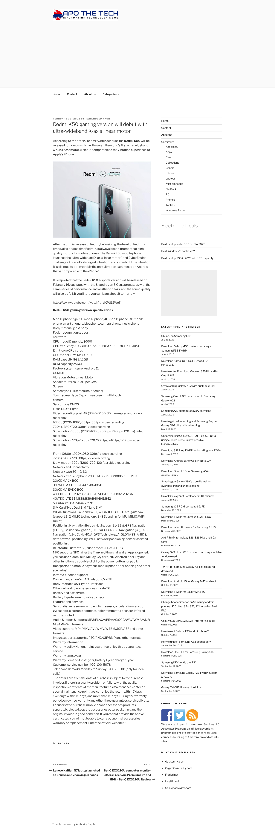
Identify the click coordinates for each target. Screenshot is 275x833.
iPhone (93, 271)
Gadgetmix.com (174, 761)
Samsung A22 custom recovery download (186, 410)
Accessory (172, 146)
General (170, 167)
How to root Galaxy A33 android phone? (185, 631)
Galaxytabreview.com (178, 787)
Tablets (170, 205)
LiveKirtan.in (172, 781)
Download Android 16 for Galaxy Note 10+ (186, 460)
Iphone (170, 173)
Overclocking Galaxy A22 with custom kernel (188, 385)
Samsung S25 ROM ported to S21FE (183, 506)
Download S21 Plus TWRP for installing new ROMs (191, 450)
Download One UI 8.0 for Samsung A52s (185, 471)
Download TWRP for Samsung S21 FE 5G (186, 516)
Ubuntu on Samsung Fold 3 (177, 336)
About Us (90, 94)
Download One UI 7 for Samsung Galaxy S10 (187, 651)
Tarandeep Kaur (97, 118)
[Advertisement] (137, 50)
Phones (170, 199)
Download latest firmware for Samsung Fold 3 (188, 527)
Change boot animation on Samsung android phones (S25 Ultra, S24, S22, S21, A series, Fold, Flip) (189, 606)
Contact (72, 94)
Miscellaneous (174, 183)
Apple (169, 152)
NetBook (171, 189)
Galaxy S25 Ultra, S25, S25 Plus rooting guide (188, 620)
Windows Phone (175, 210)
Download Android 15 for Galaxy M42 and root (188, 581)
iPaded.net (171, 774)
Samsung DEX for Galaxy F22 (178, 662)
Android (74, 262)
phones (63, 743)
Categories (110, 94)
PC (167, 194)
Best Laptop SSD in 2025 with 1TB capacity (187, 258)
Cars (168, 157)
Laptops (170, 178)
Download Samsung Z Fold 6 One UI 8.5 (184, 360)
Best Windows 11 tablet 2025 (178, 251)
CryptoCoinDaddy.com (178, 768)
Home (56, 94)
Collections (172, 162)
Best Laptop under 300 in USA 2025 (183, 244)
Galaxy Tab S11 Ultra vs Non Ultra (181, 687)
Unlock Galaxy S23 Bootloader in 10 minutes (187, 496)
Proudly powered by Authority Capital (74, 824)
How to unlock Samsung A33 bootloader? (186, 641)
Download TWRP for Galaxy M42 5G (183, 591)
